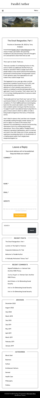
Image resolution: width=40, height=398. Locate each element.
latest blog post (26, 50)
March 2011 (8, 337)
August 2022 (9, 308)
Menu (36, 10)
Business (8, 360)
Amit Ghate (11, 281)
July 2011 (8, 324)
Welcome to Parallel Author (14, 254)
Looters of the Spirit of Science (15, 246)
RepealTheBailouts (14, 268)
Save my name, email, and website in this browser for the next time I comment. (21, 210)
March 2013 (9, 316)
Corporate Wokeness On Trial (14, 250)
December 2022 (10, 303)
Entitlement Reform (11, 368)
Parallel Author (20, 4)
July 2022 (8, 312)
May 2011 (8, 329)
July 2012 (8, 320)
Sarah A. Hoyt (16, 50)
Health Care (9, 376)
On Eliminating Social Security (22, 288)
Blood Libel (8, 355)
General (7, 372)
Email (6, 192)
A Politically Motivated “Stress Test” (17, 258)
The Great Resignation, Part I (14, 241)
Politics (7, 385)
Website (7, 201)
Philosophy (9, 381)
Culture (7, 364)
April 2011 (8, 333)
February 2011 (9, 341)
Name (6, 184)
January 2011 (9, 346)
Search (6, 225)
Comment (8, 158)
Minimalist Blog (31, 394)
